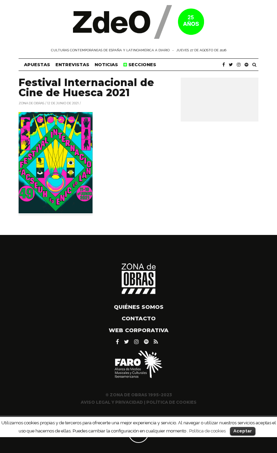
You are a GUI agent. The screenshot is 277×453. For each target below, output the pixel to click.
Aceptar (242, 430)
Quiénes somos (138, 307)
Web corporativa (139, 330)
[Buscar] (254, 65)
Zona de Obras (31, 103)
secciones (141, 64)
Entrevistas (72, 64)
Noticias (106, 64)
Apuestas (37, 64)
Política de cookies (207, 430)
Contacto (139, 318)
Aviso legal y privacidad (112, 402)
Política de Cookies (171, 402)
